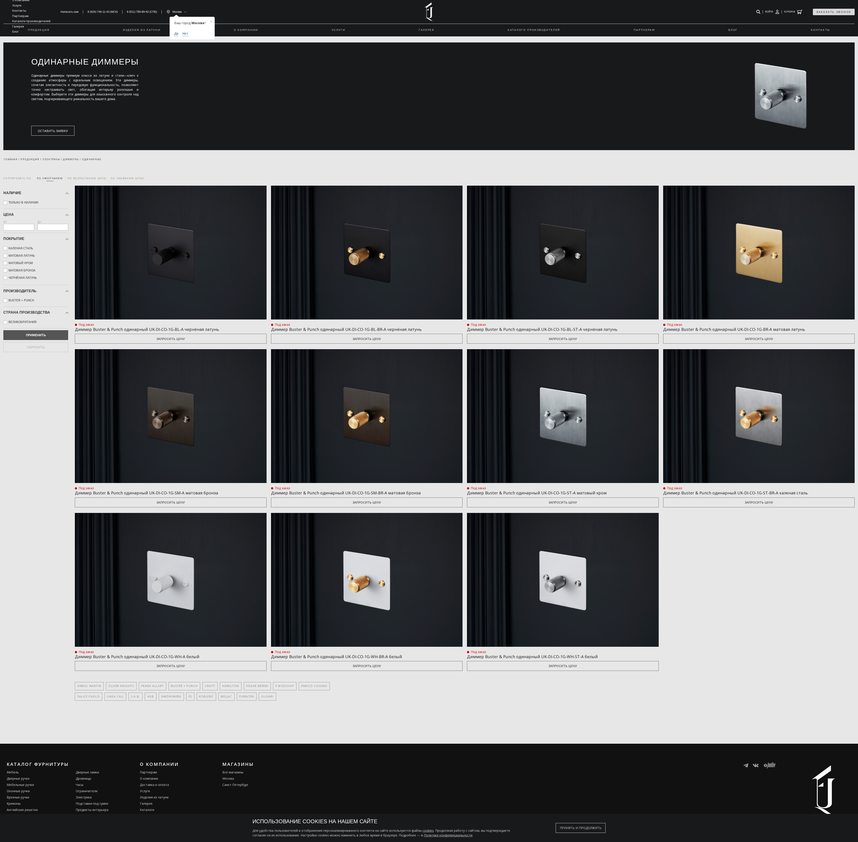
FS (190, 696)
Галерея (146, 803)
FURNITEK (246, 696)
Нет (185, 33)
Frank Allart (152, 686)
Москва (228, 778)
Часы (79, 785)
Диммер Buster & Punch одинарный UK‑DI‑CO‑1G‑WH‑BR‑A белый (336, 656)
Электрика (84, 797)
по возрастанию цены (86, 178)
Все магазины (232, 772)
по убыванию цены (127, 178)
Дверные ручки (18, 778)
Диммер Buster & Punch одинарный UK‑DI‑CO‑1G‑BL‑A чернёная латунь (147, 329)
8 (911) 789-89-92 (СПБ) (142, 11)
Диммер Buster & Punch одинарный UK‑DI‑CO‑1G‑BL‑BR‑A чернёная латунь (346, 329)
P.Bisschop (284, 686)
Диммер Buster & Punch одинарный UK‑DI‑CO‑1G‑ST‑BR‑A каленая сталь (735, 493)
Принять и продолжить (580, 828)
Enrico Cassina (314, 686)
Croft (210, 686)
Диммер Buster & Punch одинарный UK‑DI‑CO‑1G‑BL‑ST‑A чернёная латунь (542, 329)
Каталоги (147, 810)
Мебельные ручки (20, 785)
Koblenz (206, 696)
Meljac (226, 696)
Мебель (13, 772)
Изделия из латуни (154, 797)
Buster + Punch (184, 686)
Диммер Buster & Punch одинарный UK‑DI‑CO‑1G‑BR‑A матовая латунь (734, 329)
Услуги (145, 791)
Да (176, 33)
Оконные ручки (18, 791)
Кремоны (14, 803)
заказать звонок (834, 12)
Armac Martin (89, 686)
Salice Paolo (88, 696)
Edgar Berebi (257, 686)
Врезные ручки (18, 797)
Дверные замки (87, 772)
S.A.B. (135, 696)
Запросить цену (170, 339)
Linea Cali (115, 696)
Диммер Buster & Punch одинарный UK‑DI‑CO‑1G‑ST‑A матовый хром (537, 493)
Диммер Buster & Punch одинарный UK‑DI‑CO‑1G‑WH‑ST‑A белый (532, 656)
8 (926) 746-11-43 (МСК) (103, 11)
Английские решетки (22, 810)
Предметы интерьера (92, 810)
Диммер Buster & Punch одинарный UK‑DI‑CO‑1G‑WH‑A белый (137, 656)
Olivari (267, 696)
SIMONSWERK (171, 696)
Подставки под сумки (92, 803)
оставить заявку (53, 131)
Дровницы (83, 778)
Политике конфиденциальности (448, 835)
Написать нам (69, 11)
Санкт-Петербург (235, 785)
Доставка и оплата (154, 785)
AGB (150, 696)
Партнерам (148, 772)
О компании (149, 778)
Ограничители (86, 791)
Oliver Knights (121, 686)
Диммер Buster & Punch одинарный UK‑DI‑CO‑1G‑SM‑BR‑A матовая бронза (346, 493)
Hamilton (230, 686)
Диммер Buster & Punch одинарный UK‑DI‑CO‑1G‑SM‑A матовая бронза (146, 493)
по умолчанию (50, 178)
